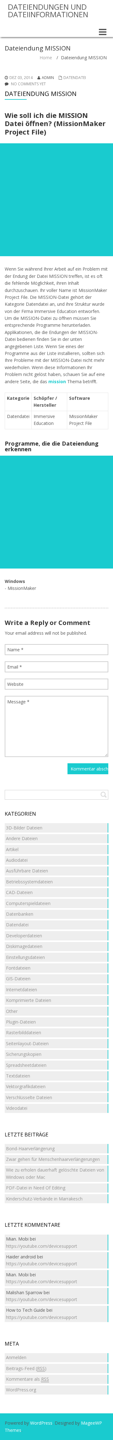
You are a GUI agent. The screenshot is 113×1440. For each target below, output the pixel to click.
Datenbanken (19, 914)
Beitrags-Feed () (26, 1368)
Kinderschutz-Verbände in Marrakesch (44, 1199)
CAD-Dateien (19, 892)
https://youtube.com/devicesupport (41, 1246)
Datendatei (74, 77)
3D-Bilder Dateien (24, 828)
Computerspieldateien (28, 903)
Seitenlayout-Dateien (27, 1043)
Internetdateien (21, 990)
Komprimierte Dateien (28, 1000)
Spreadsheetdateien (26, 1065)
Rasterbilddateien (23, 1032)
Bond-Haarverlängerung (30, 1148)
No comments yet (28, 84)
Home (46, 58)
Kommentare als (27, 1379)
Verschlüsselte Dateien (29, 1097)
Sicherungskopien (23, 1054)
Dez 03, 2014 (21, 77)
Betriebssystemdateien (29, 882)
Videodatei (16, 1108)
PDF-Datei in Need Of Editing (35, 1188)
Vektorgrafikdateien (26, 1086)
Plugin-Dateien (21, 1022)
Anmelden (16, 1357)
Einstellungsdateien (25, 957)
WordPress (41, 1423)
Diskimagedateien (24, 946)
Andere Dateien (22, 838)
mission (57, 381)
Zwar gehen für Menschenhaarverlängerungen (53, 1159)
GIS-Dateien (18, 979)
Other (12, 1011)
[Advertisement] (56, 199)
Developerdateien (24, 936)
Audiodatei (17, 860)
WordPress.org (21, 1390)
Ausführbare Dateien (27, 871)
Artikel (12, 849)
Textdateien (18, 1076)
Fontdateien (18, 968)
